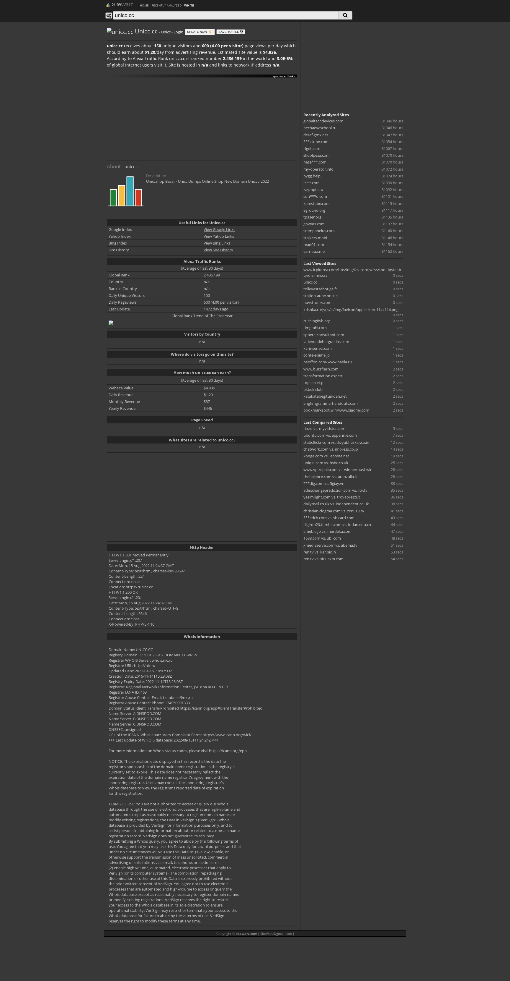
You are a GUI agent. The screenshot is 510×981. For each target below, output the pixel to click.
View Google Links (219, 229)
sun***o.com (315, 196)
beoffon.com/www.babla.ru (327, 362)
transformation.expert (323, 375)
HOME (144, 5)
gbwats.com (314, 223)
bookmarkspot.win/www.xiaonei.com (336, 410)
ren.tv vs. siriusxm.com (323, 558)
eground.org (314, 210)
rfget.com (311, 148)
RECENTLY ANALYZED (166, 5)
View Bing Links (217, 243)
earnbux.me (314, 251)
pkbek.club (313, 389)
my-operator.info (318, 169)
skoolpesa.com (316, 155)
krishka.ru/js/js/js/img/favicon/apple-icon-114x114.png (350, 309)
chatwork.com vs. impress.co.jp (330, 449)
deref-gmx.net (315, 134)
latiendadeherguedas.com (326, 341)
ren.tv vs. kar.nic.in (319, 552)
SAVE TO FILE (229, 31)
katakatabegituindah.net (325, 396)
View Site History (218, 249)
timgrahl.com (315, 327)
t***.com (311, 182)
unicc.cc (310, 282)
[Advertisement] (202, 119)
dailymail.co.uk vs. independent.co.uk (336, 503)
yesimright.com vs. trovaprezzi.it (331, 497)
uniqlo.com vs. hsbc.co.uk (325, 462)
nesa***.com (314, 162)
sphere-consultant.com (323, 334)
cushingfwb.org (316, 320)
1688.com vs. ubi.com (322, 538)
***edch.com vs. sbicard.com (328, 517)
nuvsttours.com (317, 302)
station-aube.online (320, 295)
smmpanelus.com (319, 230)
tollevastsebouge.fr (320, 289)
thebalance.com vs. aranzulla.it (330, 476)
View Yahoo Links (219, 236)
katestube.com (316, 203)
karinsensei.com (317, 348)
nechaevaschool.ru (319, 127)
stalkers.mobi (315, 237)
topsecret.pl (313, 382)
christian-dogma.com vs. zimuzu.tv (333, 511)
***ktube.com (315, 141)
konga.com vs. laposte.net (326, 456)
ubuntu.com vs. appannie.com (330, 435)
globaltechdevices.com (323, 121)
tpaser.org (312, 217)
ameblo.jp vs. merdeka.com (327, 531)
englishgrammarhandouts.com (330, 403)
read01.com (313, 244)
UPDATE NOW (197, 31)
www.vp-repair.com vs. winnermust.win (337, 469)
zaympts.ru (313, 189)
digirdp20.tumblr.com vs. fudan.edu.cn (337, 524)
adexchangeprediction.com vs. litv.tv (335, 490)
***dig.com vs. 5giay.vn (323, 483)
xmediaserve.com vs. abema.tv (330, 545)
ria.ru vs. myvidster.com (324, 428)
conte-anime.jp (316, 355)
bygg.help (312, 176)
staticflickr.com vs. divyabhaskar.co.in (336, 442)
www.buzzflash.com (321, 369)
